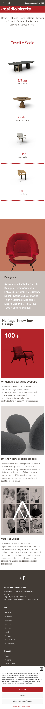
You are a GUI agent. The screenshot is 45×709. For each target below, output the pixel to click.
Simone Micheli (21, 307)
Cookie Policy (17, 706)
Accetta (22, 689)
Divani (4, 18)
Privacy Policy (26, 706)
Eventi (6, 632)
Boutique (7, 624)
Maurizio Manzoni (23, 299)
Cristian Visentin (24, 288)
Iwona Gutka (20, 295)
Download (8, 620)
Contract (7, 628)
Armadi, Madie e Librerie (20, 21)
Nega (22, 695)
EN (9, 3)
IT (3, 3)
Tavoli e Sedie (27, 18)
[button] (42, 669)
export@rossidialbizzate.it (15, 597)
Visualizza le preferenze (22, 701)
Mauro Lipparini (13, 303)
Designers (8, 616)
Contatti (7, 636)
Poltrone (14, 18)
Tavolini (40, 18)
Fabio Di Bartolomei (16, 292)
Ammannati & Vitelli (16, 284)
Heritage (7, 612)
